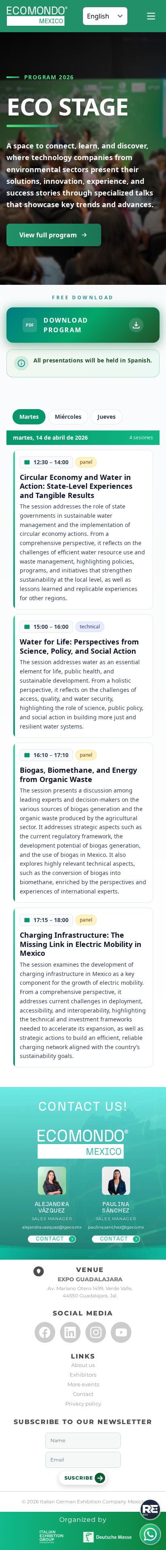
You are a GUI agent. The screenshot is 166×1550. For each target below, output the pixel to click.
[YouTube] (121, 1332)
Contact (83, 1394)
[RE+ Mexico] (150, 1509)
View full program (48, 235)
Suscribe (78, 1478)
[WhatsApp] (150, 1534)
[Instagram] (95, 1332)
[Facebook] (45, 1332)
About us (83, 1365)
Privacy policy (83, 1403)
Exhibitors (83, 1374)
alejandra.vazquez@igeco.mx (51, 1227)
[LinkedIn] (70, 1332)
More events (83, 1384)
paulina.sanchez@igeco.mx (116, 1227)
